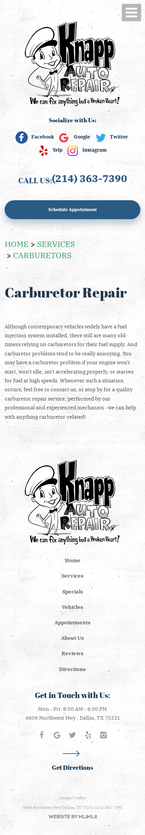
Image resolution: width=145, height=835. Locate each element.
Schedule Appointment (72, 209)
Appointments (72, 622)
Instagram (94, 149)
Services (56, 243)
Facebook (42, 136)
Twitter (119, 136)
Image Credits (73, 797)
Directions (72, 669)
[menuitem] (72, 560)
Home (17, 243)
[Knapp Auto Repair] (72, 63)
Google (82, 136)
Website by (72, 817)
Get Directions (72, 768)
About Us (72, 637)
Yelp (58, 149)
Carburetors (42, 254)
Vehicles (72, 606)
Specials (72, 591)
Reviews (72, 653)
